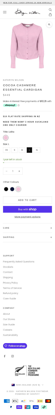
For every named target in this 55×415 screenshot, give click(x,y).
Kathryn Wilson (13, 80)
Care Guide (9, 298)
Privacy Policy (10, 282)
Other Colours (11, 181)
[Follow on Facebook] (4, 356)
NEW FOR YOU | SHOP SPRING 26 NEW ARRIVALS (27, 2)
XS (6, 149)
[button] (6, 189)
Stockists (8, 266)
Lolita (5, 137)
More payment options (27, 216)
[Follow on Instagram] (12, 356)
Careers (7, 329)
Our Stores (9, 319)
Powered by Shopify (27, 394)
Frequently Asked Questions (18, 261)
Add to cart (27, 200)
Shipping (8, 277)
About (6, 313)
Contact (8, 272)
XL (37, 149)
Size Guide (9, 324)
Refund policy (10, 293)
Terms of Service (12, 288)
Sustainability (10, 335)
